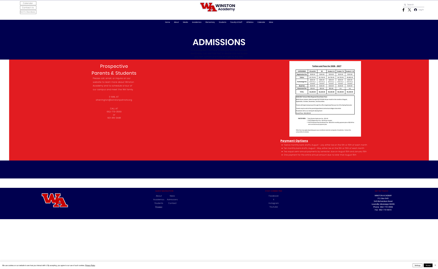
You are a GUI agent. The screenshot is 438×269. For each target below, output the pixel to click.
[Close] (435, 265)
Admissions (172, 199)
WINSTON (225, 6)
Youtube (274, 207)
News (172, 196)
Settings (417, 265)
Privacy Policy (90, 265)
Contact (172, 203)
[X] (409, 10)
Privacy (158, 207)
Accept (428, 265)
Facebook (274, 196)
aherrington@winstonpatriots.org (114, 99)
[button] (185, 22)
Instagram (274, 203)
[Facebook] (403, 10)
